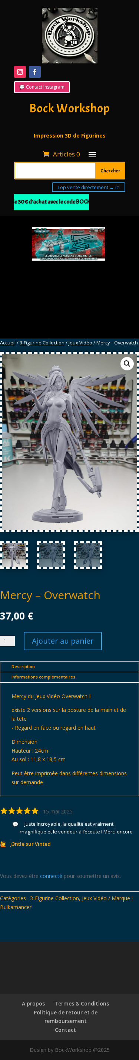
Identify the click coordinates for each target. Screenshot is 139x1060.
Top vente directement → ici (88, 187)
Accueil (8, 342)
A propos (33, 1003)
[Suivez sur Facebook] (35, 72)
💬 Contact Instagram (41, 87)
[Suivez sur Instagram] (20, 72)
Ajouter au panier (63, 641)
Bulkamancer (16, 907)
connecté (51, 875)
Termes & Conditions (81, 1003)
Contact (65, 1029)
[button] (127, 363)
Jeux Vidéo (80, 342)
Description (23, 666)
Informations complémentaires (43, 677)
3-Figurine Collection (42, 342)
